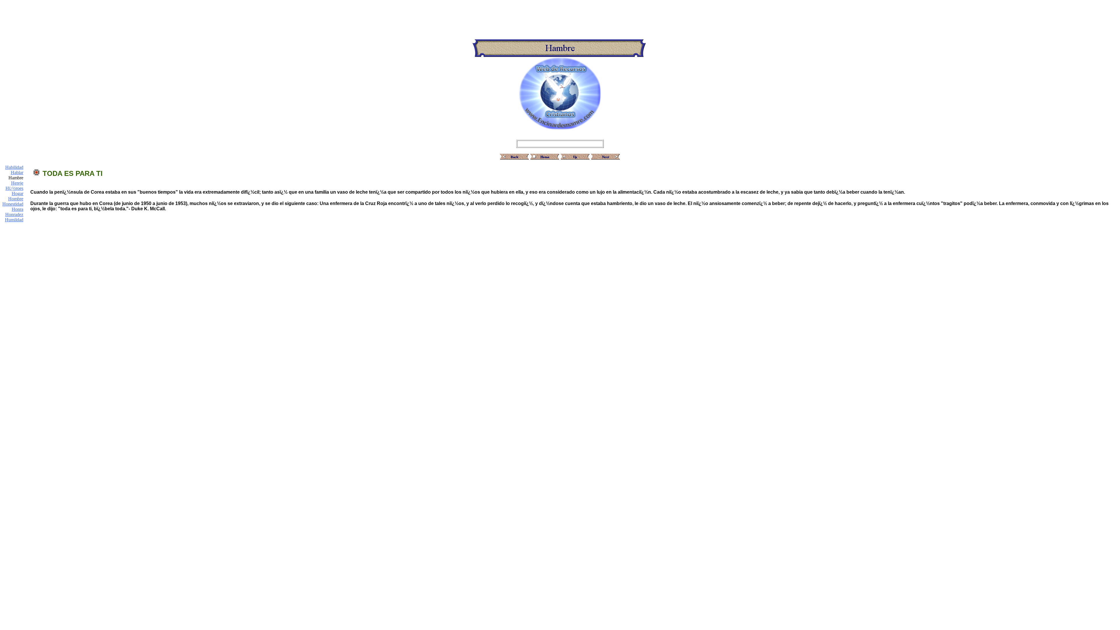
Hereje (17, 183)
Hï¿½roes (14, 188)
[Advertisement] (560, 15)
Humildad (14, 219)
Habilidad (14, 167)
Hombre (15, 198)
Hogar (17, 193)
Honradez (14, 214)
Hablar (17, 172)
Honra (17, 209)
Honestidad (12, 204)
